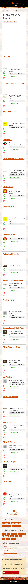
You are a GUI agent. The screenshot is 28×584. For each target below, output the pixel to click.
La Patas (6, 56)
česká (8, 534)
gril (2, 536)
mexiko (6, 536)
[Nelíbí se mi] (4, 78)
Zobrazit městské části (9, 22)
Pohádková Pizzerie (11, 254)
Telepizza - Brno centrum (13, 280)
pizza (16, 536)
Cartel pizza (7, 139)
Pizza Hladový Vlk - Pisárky (13, 158)
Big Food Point (9, 234)
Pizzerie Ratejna (9, 462)
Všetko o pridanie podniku (10, 573)
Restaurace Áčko (10, 206)
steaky (8, 539)
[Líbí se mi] (4, 72)
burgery (3, 534)
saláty (3, 539)
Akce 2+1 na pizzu (16, 526)
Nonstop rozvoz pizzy (16, 523)
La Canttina (7, 377)
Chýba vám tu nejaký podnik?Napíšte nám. (14, 513)
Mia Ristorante (9, 300)
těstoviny (13, 539)
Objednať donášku (14, 76)
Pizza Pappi (7, 481)
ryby (20, 536)
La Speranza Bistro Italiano (13, 83)
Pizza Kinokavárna (10, 396)
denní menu (14, 534)
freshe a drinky (22, 534)
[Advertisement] (14, 38)
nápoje (11, 536)
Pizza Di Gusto (9, 442)
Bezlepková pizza (6, 526)
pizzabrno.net (14, 3)
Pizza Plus (7, 111)
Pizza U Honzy (8, 186)
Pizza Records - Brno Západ (11, 348)
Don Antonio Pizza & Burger (10, 553)
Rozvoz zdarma (5, 523)
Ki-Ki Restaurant (9, 422)
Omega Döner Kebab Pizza (13, 328)
